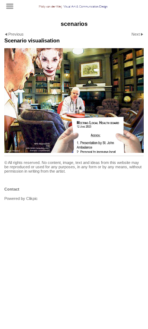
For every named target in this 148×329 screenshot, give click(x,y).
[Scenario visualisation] (74, 100)
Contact (11, 189)
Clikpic (32, 198)
